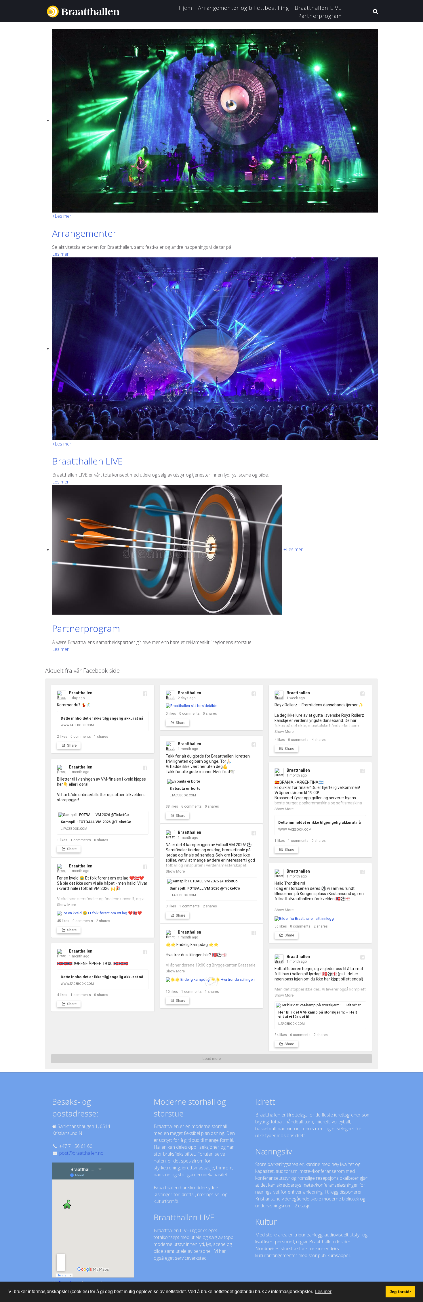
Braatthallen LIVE (87, 461)
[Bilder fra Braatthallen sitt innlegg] (320, 918)
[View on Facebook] (144, 694)
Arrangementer (84, 233)
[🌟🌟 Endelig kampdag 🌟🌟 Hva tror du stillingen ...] (211, 981)
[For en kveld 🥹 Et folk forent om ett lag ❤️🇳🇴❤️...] (102, 913)
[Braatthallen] (84, 10)
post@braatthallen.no (81, 1153)
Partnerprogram (86, 628)
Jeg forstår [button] (400, 1291)
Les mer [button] (323, 1291)
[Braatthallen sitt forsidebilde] (211, 705)
